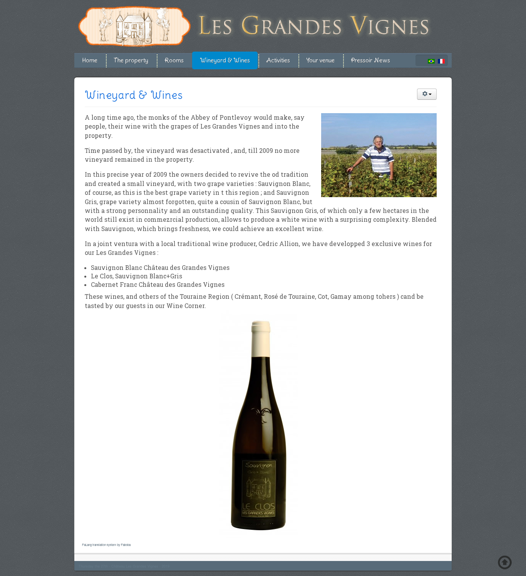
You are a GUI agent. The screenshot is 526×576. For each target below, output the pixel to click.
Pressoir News (370, 60)
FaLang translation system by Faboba (106, 545)
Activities (278, 60)
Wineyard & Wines (225, 60)
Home (89, 60)
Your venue (320, 60)
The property (131, 60)
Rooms (174, 60)
